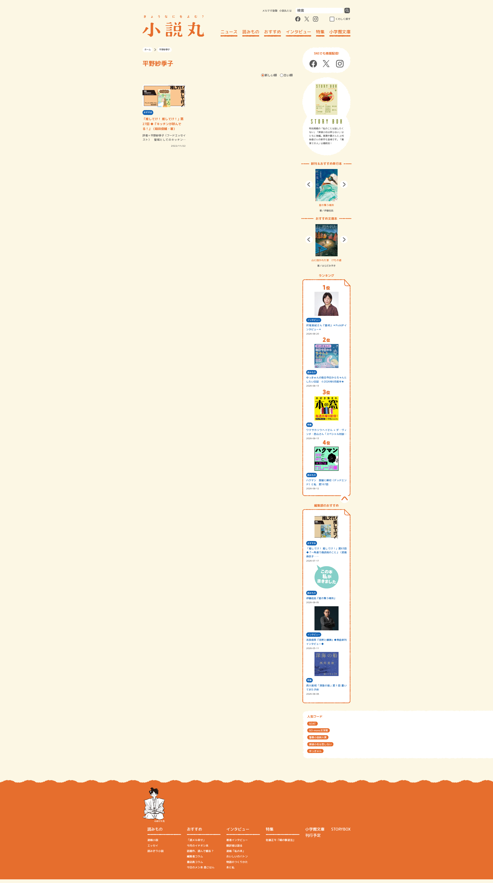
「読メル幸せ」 (196, 840)
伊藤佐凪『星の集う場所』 (321, 598)
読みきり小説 (155, 851)
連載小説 (152, 840)
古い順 (288, 75)
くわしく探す (342, 19)
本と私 (230, 867)
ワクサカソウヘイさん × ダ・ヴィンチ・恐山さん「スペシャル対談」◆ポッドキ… (326, 432)
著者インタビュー (237, 840)
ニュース (229, 32)
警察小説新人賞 (318, 737)
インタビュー (298, 32)
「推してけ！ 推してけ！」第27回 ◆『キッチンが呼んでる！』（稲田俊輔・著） (163, 124)
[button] (309, 184)
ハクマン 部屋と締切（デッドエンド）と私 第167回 (326, 482)
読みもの (250, 32)
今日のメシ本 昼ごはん (201, 867)
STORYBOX (340, 829)
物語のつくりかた (237, 862)
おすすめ (272, 32)
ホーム (147, 49)
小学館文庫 (339, 32)
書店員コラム (195, 862)
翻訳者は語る (234, 845)
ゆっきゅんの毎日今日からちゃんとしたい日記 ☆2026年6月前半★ (326, 379)
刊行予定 (313, 835)
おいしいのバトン (237, 856)
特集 (320, 32)
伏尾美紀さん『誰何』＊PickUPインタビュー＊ (326, 327)
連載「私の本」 (235, 851)
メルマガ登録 (269, 10)
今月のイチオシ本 (197, 845)
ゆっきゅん (315, 751)
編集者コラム (195, 856)
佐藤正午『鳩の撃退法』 (280, 840)
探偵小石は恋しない (320, 744)
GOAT (312, 723)
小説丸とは (285, 10)
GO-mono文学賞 (318, 730)
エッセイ (152, 845)
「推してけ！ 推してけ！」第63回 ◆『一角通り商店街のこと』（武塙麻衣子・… (326, 552)
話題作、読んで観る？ (200, 851)
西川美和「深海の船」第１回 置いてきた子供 (326, 687)
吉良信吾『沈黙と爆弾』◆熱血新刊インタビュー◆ (326, 642)
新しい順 (271, 75)
